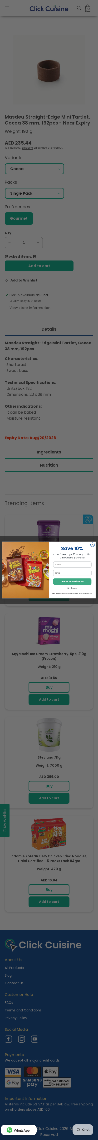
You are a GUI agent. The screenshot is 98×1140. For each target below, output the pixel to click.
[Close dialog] (92, 545)
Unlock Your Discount (72, 581)
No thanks (72, 588)
